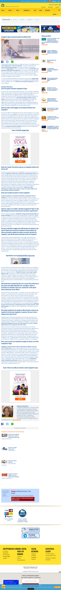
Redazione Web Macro (7, 86)
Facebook (33, 555)
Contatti (57, 7)
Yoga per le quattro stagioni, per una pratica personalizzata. (13, 475)
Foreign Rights (6, 556)
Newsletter (50, 7)
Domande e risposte (51, 558)
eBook (10, 10)
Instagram (33, 557)
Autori (37, 19)
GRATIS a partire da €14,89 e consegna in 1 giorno (22, 520)
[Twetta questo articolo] (8, 61)
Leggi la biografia (16, 420)
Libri (2, 10)
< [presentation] (19, 34)
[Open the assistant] (3, 587)
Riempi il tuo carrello (53, 4)
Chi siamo (43, 7)
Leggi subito (45, 44)
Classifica (19, 556)
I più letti (22, 19)
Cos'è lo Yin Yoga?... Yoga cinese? (12, 448)
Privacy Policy (57, 587)
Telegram (33, 554)
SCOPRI (20, 161)
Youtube (33, 559)
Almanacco (26, 10)
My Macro (47, 10)
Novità (18, 558)
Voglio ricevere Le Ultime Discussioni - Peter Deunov (22, 499)
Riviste (54, 14)
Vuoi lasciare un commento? (20, 428)
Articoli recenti (6, 19)
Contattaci (48, 559)
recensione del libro (25, 256)
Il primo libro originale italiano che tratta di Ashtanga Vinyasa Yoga (13, 436)
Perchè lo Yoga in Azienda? (12, 461)
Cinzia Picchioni (11, 450)
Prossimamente (21, 560)
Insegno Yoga (25, 130)
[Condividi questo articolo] (3, 61)
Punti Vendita (6, 554)
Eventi (40, 10)
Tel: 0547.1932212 (50, 554)
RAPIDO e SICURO (10, 519)
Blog (35, 10)
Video (17, 10)
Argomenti (29, 19)
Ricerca (15, 19)
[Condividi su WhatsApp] (13, 61)
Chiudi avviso (31, 588)
